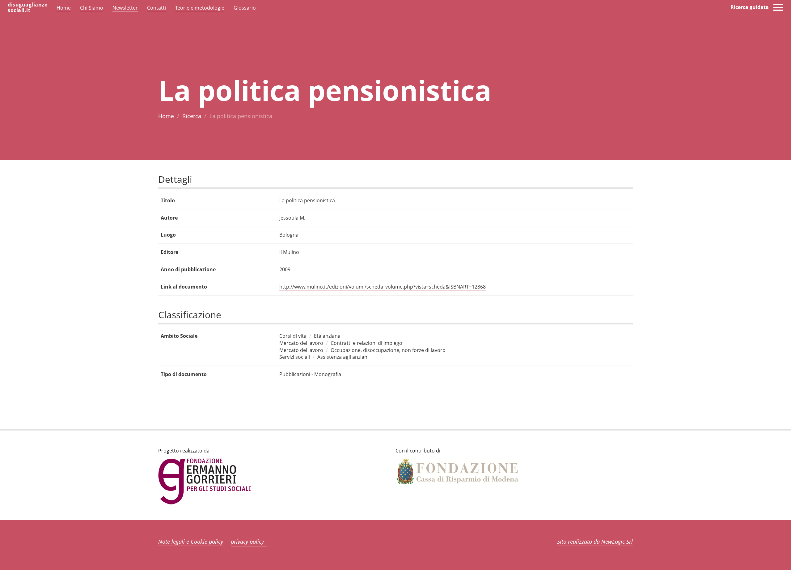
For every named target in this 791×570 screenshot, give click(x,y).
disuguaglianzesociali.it (27, 7)
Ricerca (191, 116)
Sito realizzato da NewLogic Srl (595, 541)
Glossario (245, 7)
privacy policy (247, 541)
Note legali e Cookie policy (190, 541)
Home (166, 116)
